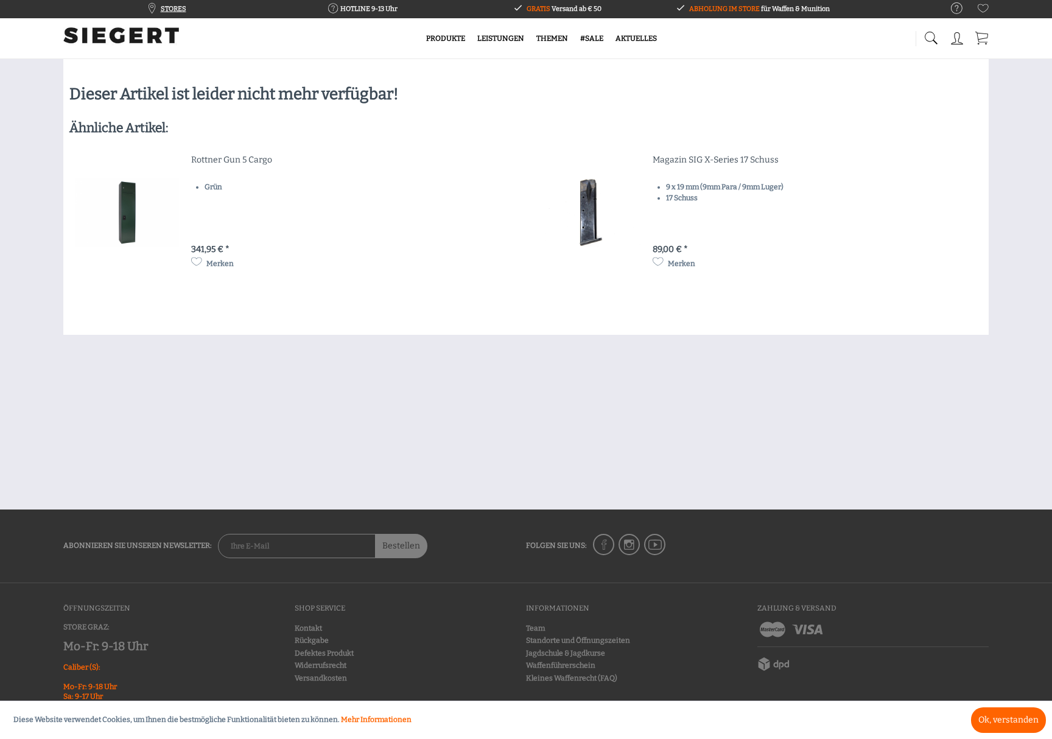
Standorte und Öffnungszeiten (578, 640)
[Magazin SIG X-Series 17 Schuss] (588, 212)
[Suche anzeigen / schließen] (931, 35)
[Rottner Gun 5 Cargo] (127, 212)
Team (535, 628)
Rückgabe (312, 640)
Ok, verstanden (1008, 720)
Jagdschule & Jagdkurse (565, 653)
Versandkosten (321, 678)
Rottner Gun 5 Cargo (231, 160)
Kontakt (308, 628)
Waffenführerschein (560, 665)
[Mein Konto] (958, 36)
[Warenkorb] (982, 36)
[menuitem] (951, 8)
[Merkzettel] (983, 11)
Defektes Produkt (324, 653)
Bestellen (401, 546)
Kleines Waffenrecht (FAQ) (571, 678)
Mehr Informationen (376, 719)
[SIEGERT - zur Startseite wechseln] (121, 39)
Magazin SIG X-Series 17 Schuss (716, 160)
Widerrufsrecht (320, 665)
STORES (173, 9)
